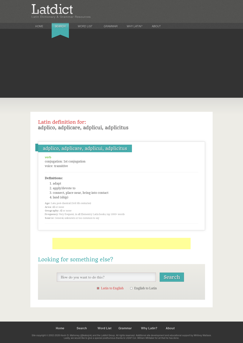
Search (60, 26)
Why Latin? (135, 26)
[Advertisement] (121, 69)
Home (39, 26)
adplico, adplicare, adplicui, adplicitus (85, 148)
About (156, 26)
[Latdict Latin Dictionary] (80, 11)
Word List (85, 26)
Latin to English (112, 288)
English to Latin (145, 288)
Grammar (111, 26)
